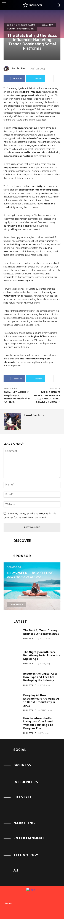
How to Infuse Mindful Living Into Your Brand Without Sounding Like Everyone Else (38, 723)
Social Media (47, 24)
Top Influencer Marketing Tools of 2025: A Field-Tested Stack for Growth (47, 397)
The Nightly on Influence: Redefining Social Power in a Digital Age (41, 655)
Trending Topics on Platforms (20, 28)
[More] (50, 78)
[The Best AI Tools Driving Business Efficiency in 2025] (12, 636)
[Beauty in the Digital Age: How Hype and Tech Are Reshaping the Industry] (12, 679)
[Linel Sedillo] (7, 68)
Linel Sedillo (18, 69)
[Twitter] (38, 913)
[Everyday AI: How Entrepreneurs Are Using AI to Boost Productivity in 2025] (12, 701)
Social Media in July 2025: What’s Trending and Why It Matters (17, 397)
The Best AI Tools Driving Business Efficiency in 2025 (41, 632)
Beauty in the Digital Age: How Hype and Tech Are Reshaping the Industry (40, 677)
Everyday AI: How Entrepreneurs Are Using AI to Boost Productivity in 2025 (41, 700)
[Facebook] (25, 913)
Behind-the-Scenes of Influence (21, 24)
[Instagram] (32, 913)
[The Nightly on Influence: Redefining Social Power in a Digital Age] (12, 658)
